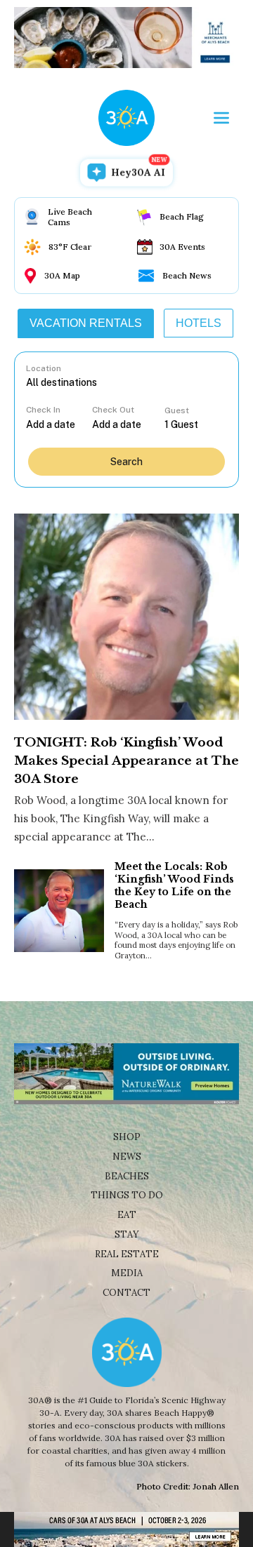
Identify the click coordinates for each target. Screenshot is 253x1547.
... (59, 424)
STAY (127, 1234)
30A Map (62, 275)
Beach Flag (182, 216)
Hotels (198, 323)
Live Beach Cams (70, 216)
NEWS (126, 1157)
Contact (126, 1293)
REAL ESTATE (127, 1254)
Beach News (187, 275)
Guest (176, 410)
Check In (43, 410)
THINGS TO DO (127, 1195)
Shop (127, 1137)
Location (43, 368)
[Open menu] (221, 117)
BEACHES (127, 1176)
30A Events (182, 246)
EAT (126, 1215)
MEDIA (127, 1273)
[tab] (86, 323)
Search (126, 461)
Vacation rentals (86, 323)
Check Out (113, 410)
